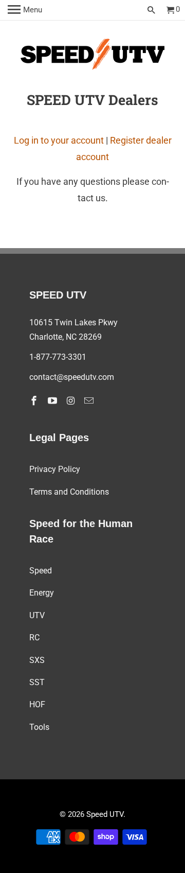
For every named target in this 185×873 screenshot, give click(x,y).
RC (34, 637)
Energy (41, 593)
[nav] (25, 10)
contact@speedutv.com (71, 377)
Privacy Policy (54, 469)
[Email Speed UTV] (90, 400)
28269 (90, 337)
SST (37, 682)
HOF (37, 704)
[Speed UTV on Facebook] (35, 400)
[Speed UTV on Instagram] (72, 400)
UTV (37, 615)
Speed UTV (104, 814)
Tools (39, 727)
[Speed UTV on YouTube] (53, 400)
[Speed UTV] (92, 56)
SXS (37, 660)
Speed (40, 570)
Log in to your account (59, 140)
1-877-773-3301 (57, 357)
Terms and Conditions (69, 492)
